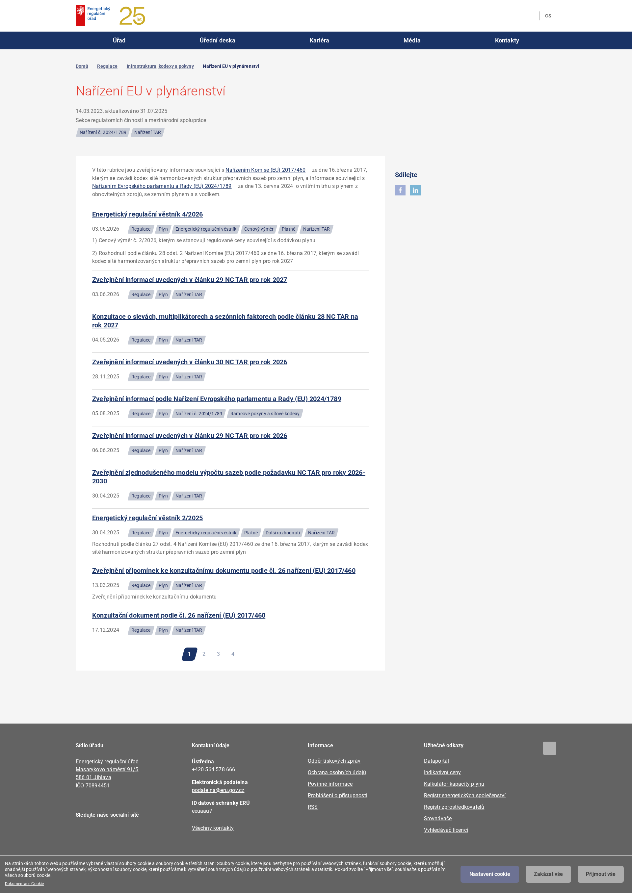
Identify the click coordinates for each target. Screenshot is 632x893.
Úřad (119, 40)
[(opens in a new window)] (400, 190)
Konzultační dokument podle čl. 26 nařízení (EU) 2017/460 (178, 615)
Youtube (121, 833)
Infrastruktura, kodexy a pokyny (160, 66)
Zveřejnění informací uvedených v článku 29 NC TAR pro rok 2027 (189, 280)
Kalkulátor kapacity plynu (454, 784)
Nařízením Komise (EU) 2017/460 (265, 170)
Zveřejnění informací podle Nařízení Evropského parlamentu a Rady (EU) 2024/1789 (216, 399)
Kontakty (507, 40)
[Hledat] (530, 16)
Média (412, 40)
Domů (82, 66)
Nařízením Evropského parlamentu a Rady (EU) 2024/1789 (162, 186)
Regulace (107, 66)
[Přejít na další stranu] (251, 654)
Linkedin (103, 833)
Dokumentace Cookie (24, 883)
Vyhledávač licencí (446, 830)
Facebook (85, 833)
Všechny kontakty (213, 828)
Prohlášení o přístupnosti (337, 795)
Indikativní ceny (442, 772)
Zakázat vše (548, 874)
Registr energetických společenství (465, 795)
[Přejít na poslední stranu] (270, 654)
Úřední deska (217, 40)
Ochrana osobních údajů (337, 772)
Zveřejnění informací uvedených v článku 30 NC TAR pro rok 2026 (189, 362)
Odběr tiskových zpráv (334, 761)
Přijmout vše (601, 874)
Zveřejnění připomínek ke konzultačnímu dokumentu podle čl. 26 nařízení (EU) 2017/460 (224, 570)
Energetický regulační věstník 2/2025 (147, 518)
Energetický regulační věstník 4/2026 (147, 214)
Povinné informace (330, 784)
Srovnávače (438, 818)
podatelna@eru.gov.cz (218, 790)
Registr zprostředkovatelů (454, 807)
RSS (313, 807)
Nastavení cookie (489, 874)
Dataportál (436, 761)
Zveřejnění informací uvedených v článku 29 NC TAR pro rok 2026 (189, 436)
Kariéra (319, 40)
